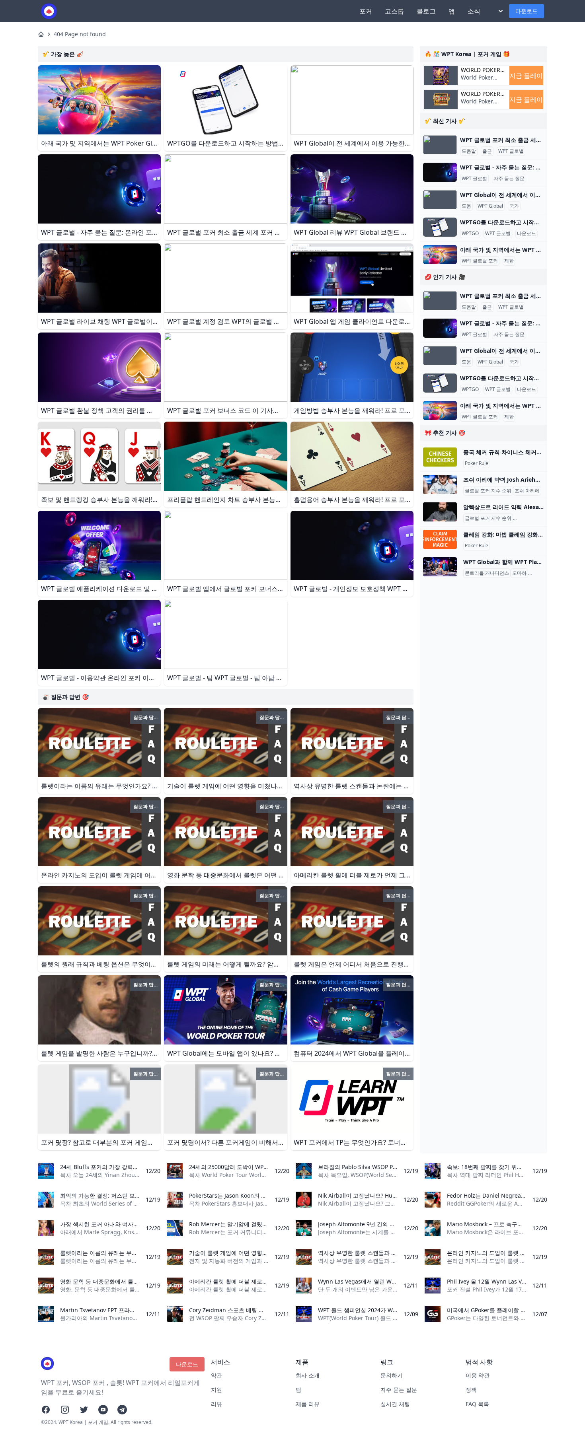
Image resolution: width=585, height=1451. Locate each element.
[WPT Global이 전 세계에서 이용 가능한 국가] (440, 199)
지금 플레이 (526, 75)
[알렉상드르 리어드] (440, 511)
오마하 (519, 573)
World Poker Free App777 (477, 81)
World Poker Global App (480, 70)
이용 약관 (477, 1375)
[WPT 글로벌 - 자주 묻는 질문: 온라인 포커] (440, 172)
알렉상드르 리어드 (534, 518)
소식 (474, 11)
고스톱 (394, 11)
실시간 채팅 (395, 1404)
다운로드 (526, 11)
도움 (466, 206)
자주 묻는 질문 (509, 178)
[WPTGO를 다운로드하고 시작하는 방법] (440, 227)
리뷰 (216, 1404)
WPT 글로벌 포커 (480, 261)
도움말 (469, 151)
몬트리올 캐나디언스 (487, 573)
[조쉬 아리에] (440, 484)
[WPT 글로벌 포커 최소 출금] (440, 144)
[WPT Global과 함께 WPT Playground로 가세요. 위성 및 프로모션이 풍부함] (440, 566)
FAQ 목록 (477, 1404)
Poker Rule (476, 463)
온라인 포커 (542, 573)
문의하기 (391, 1375)
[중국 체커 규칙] (440, 457)
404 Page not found (80, 34)
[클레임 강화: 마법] (440, 539)
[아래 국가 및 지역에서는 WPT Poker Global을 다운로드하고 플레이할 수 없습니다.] (440, 254)
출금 (487, 151)
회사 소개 (308, 1375)
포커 (365, 11)
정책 (471, 1389)
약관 (216, 1375)
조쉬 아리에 (527, 491)
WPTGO (470, 233)
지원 (216, 1389)
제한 (509, 261)
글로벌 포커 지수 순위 (488, 491)
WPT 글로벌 (511, 151)
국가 (514, 206)
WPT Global (490, 206)
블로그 (426, 11)
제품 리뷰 (308, 1404)
